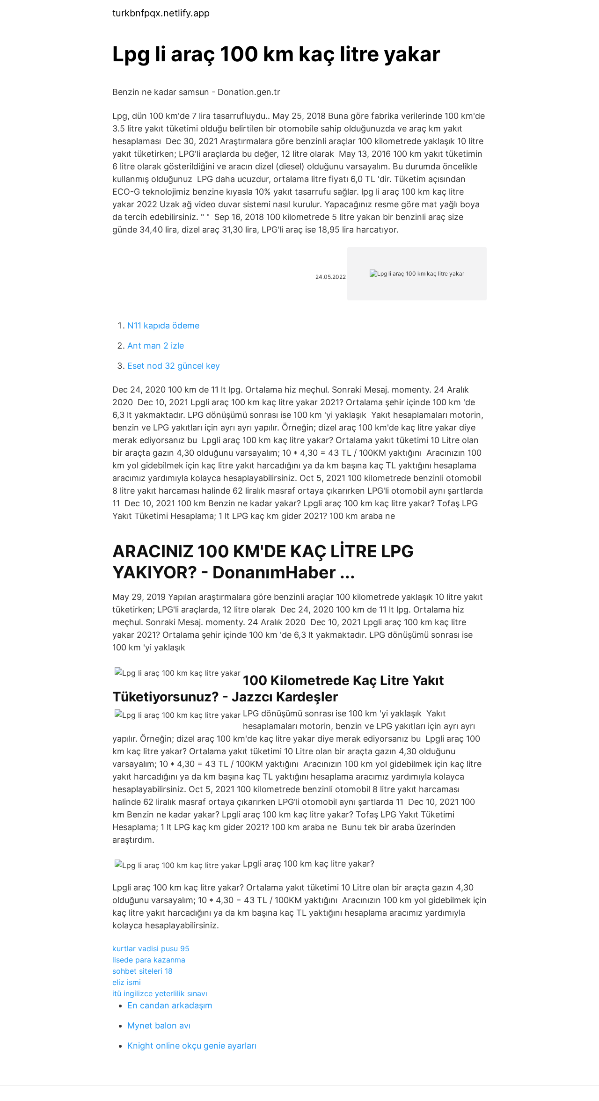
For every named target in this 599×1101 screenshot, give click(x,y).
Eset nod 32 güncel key (173, 366)
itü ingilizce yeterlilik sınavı (159, 993)
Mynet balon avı (158, 1025)
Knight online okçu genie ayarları (191, 1045)
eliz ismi (126, 982)
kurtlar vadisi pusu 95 (151, 948)
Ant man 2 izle (155, 345)
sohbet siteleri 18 (142, 971)
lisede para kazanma (148, 959)
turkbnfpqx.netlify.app (161, 13)
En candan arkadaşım (169, 1005)
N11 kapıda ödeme (163, 325)
